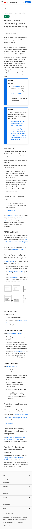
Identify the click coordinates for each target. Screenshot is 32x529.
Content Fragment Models (15, 271)
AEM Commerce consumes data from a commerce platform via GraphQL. (18, 123)
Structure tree (9, 423)
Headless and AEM (16, 94)
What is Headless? (15, 86)
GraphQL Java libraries (17, 249)
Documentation (8, 13)
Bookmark (8, 33)
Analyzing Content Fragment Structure (16, 417)
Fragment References (19, 351)
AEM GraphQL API (11, 215)
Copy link (14, 33)
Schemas (22, 337)
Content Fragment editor (21, 414)
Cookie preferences (21, 519)
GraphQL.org (11, 210)
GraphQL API (21, 40)
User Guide (22, 13)
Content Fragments (12, 40)
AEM (15, 13)
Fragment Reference (13, 277)
